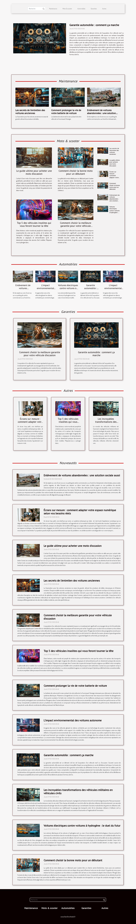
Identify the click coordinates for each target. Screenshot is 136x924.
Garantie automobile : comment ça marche (94, 25)
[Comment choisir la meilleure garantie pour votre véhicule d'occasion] (75, 210)
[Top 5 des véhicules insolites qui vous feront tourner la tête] (34, 210)
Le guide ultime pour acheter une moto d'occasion (34, 172)
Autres (104, 9)
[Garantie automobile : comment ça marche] (39, 38)
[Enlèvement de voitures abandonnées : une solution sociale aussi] (104, 97)
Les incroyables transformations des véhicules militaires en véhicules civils (78, 791)
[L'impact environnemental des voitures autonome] (45, 276)
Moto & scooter (67, 9)
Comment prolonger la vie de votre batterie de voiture (66, 112)
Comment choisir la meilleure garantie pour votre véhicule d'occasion (75, 225)
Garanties (94, 9)
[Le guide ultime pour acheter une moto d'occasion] (34, 157)
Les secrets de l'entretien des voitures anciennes (30, 112)
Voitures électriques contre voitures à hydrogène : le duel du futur (114, 210)
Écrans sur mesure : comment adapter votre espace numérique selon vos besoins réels (114, 178)
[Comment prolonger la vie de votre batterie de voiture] (68, 97)
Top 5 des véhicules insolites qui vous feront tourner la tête (34, 224)
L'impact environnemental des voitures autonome (45, 290)
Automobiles (81, 9)
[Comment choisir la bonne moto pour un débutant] (75, 157)
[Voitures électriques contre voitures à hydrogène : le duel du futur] (102, 209)
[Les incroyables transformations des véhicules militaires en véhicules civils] (106, 408)
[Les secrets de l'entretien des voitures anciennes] (32, 97)
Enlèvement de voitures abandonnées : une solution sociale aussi (101, 113)
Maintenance (53, 9)
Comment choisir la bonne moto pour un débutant (76, 172)
